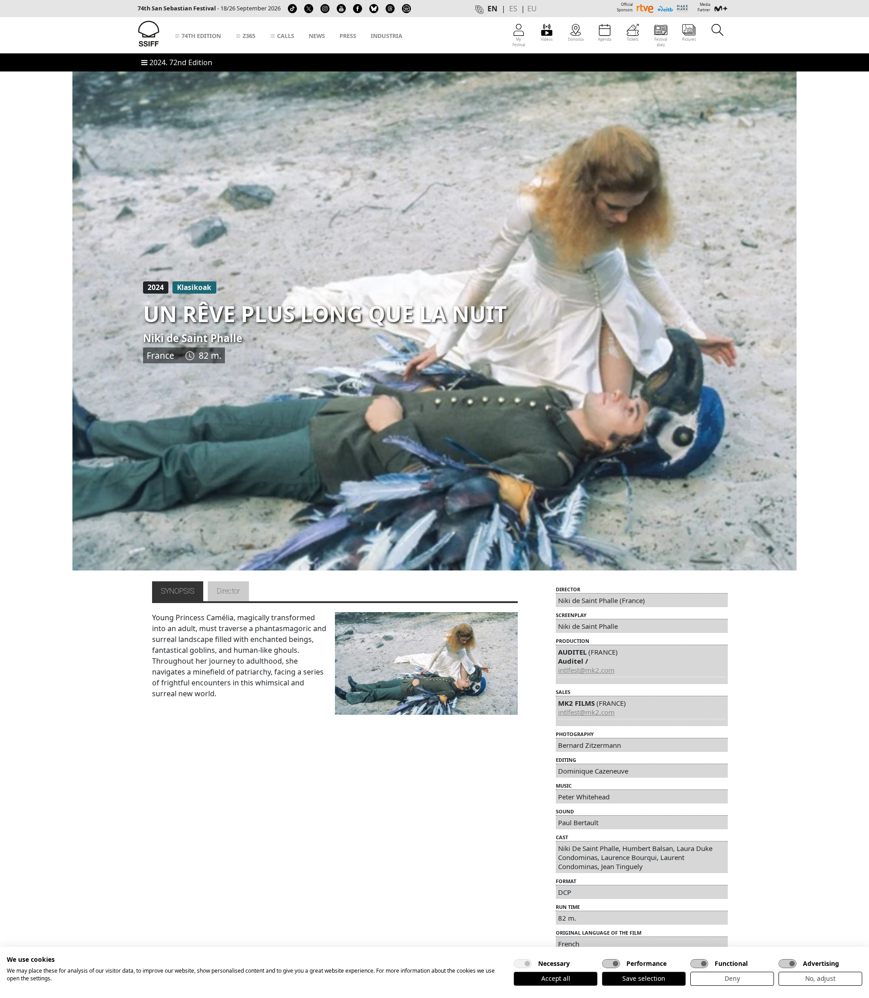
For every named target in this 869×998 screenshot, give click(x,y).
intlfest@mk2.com (586, 670)
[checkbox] (523, 963)
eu (532, 9)
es (513, 9)
